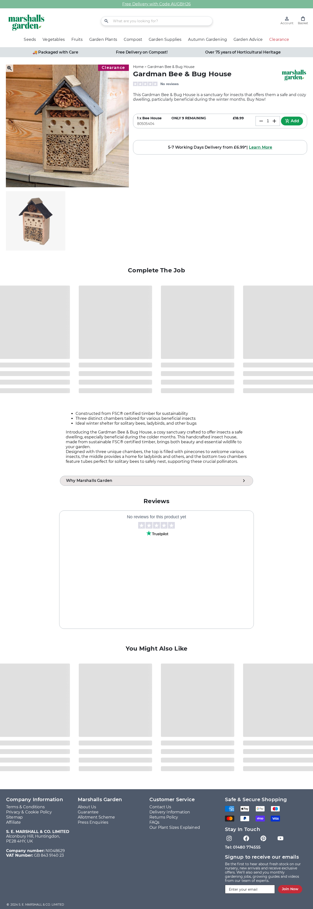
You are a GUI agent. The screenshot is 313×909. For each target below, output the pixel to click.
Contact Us (160, 807)
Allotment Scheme (96, 817)
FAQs (154, 822)
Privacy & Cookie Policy (29, 812)
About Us (87, 807)
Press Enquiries (93, 822)
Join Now (290, 889)
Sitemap (14, 817)
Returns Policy (163, 817)
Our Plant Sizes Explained (174, 827)
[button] (303, 20)
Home (138, 67)
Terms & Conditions (25, 807)
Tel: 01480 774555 (242, 847)
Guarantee (88, 812)
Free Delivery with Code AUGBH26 (156, 4)
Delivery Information (169, 812)
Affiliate (13, 822)
